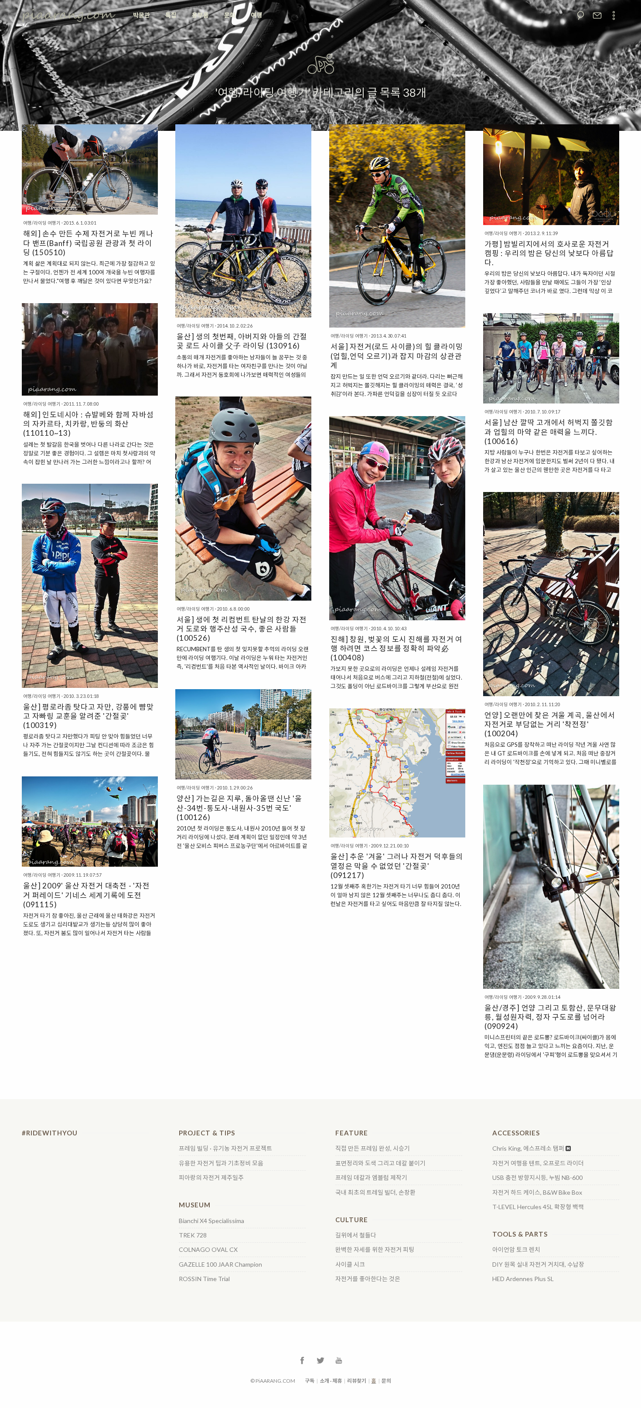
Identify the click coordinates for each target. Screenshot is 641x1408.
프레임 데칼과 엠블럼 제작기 (371, 1178)
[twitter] (320, 1360)
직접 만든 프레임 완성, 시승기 (372, 1148)
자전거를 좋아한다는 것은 (367, 1279)
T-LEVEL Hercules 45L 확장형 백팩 (538, 1207)
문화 (229, 15)
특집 (171, 15)
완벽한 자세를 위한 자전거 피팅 (374, 1250)
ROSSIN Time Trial (204, 1279)
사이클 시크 (350, 1264)
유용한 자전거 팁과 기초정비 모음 (221, 1163)
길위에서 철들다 (355, 1235)
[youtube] (338, 1360)
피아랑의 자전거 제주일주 (211, 1178)
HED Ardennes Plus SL (523, 1279)
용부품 (200, 15)
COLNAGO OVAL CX (208, 1250)
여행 (256, 15)
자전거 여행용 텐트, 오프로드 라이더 (538, 1163)
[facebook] (302, 1360)
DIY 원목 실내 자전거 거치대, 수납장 (538, 1264)
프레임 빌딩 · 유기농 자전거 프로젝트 (225, 1148)
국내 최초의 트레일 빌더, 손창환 (375, 1192)
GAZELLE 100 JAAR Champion (220, 1264)
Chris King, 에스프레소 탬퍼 (528, 1148)
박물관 (141, 15)
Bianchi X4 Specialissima (211, 1221)
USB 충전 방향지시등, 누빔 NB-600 (537, 1178)
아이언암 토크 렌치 (516, 1250)
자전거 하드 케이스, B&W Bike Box (537, 1192)
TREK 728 (193, 1235)
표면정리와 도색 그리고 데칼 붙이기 (380, 1163)
